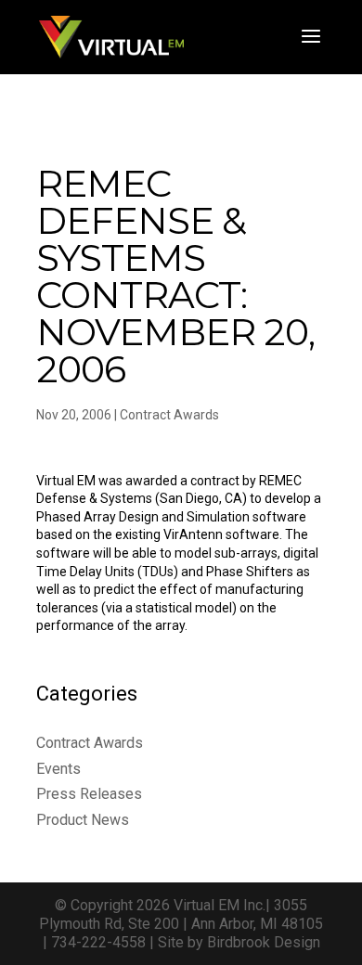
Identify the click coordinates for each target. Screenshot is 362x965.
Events (58, 769)
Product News (82, 820)
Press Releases (89, 794)
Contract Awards (169, 414)
